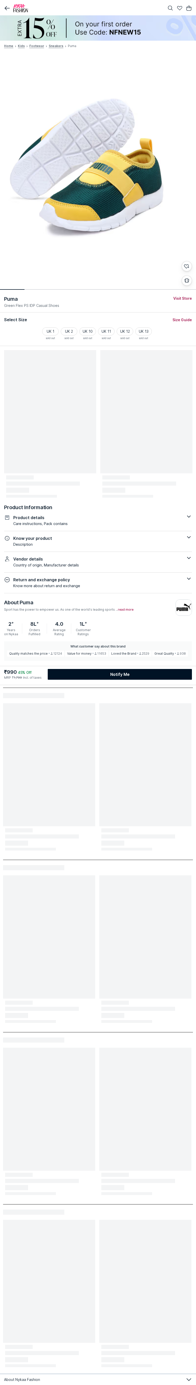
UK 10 (88, 331)
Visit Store (182, 298)
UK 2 (69, 331)
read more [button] (125, 609)
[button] (7, 8)
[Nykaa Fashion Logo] (87, 8)
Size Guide (182, 320)
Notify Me (120, 674)
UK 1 (50, 331)
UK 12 (125, 331)
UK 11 (106, 331)
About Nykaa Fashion (22, 1379)
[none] (98, 28)
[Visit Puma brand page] (184, 608)
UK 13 (144, 331)
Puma (11, 299)
